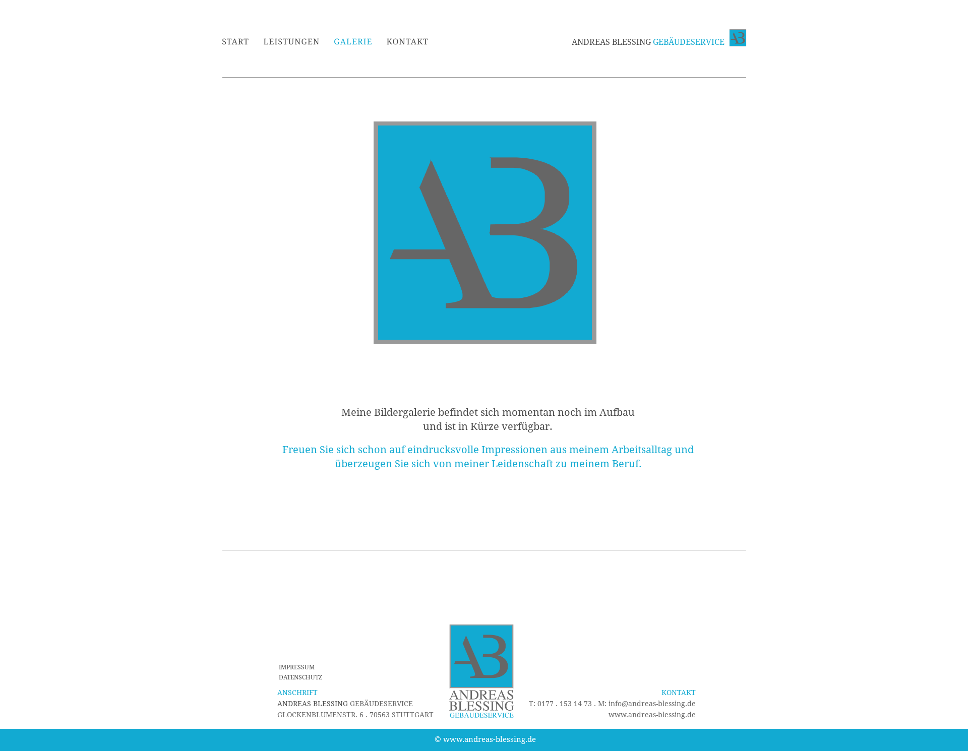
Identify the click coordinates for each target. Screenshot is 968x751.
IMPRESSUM (297, 667)
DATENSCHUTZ (300, 677)
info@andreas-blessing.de (652, 704)
